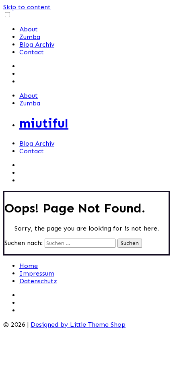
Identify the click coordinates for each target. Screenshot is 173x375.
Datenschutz (38, 281)
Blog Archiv (36, 44)
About (28, 29)
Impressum (36, 273)
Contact (31, 52)
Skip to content (27, 7)
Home (28, 266)
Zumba (29, 37)
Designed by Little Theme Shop (78, 324)
